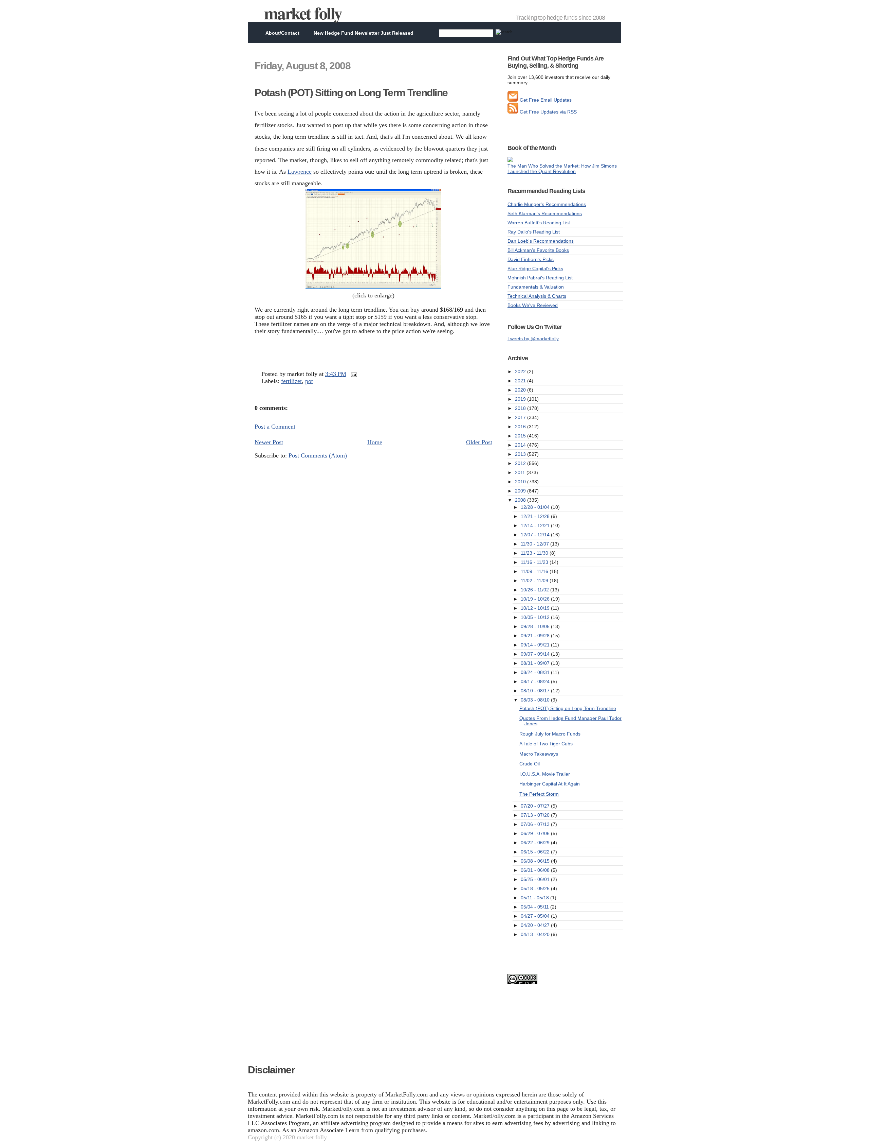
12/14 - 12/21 (536, 525)
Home (374, 442)
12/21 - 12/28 (536, 516)
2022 (521, 371)
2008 (521, 500)
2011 (520, 472)
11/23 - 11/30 (535, 553)
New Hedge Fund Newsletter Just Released (363, 33)
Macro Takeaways (538, 754)
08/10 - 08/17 (536, 690)
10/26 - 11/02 (535, 589)
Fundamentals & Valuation (535, 287)
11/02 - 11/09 (535, 580)
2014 (521, 445)
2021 (521, 380)
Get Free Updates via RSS (547, 112)
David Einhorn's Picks (530, 259)
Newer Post (269, 442)
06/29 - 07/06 (536, 833)
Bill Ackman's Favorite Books (538, 250)
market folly (303, 12)
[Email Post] (352, 373)
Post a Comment (275, 426)
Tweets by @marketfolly (533, 338)
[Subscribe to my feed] (512, 112)
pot (309, 381)
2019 (521, 399)
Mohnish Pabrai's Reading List (540, 277)
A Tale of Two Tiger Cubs (546, 743)
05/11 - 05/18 (535, 897)
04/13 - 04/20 (536, 934)
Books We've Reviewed (532, 305)
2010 (521, 481)
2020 (521, 390)
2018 (521, 408)
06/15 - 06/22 (536, 851)
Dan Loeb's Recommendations (540, 241)
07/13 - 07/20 (536, 815)
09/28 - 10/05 (536, 626)
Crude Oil (529, 763)
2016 (521, 426)
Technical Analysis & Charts (536, 296)
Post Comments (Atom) (318, 455)
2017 (521, 417)
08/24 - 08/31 (536, 672)
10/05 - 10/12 (536, 617)
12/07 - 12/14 (536, 534)
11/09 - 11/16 (535, 571)
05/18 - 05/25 (536, 888)
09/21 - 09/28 (536, 635)
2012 (521, 463)
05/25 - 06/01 (536, 879)
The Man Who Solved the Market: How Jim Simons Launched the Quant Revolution (562, 168)
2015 (521, 435)
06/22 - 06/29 (536, 842)
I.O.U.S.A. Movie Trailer (544, 774)
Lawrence (300, 171)
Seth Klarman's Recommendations (544, 213)
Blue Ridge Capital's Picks (535, 268)
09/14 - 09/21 (536, 644)
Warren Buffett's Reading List (538, 222)
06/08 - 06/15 (536, 861)
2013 (521, 454)
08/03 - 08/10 (536, 700)
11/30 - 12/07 (535, 544)
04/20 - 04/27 (536, 925)
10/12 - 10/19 (536, 608)
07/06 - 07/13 (536, 824)
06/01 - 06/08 (536, 870)
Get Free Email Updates (545, 100)
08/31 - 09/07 (536, 663)
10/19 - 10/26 (536, 599)
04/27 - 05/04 (536, 916)
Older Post (479, 442)
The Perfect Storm (539, 794)
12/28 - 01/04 (536, 507)
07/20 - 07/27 (536, 806)
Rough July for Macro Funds (549, 734)
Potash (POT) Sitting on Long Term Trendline (351, 92)
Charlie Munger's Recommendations (546, 204)
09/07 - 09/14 (536, 654)
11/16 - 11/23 (535, 562)
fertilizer (291, 381)
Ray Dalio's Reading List (533, 232)
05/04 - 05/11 (535, 907)
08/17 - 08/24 (536, 681)
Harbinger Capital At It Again (549, 783)
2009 (521, 491)
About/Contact (282, 33)
